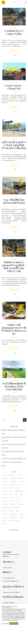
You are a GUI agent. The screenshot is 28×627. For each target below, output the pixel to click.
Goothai (5, 478)
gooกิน (11, 82)
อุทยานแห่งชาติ (16, 507)
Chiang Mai (11, 475)
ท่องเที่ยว (5, 497)
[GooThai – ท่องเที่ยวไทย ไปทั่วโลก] (3, 2)
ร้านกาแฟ (5, 504)
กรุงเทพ (10, 488)
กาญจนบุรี (5, 491)
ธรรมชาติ (12, 497)
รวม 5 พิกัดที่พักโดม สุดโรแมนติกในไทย (14, 201)
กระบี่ (4, 488)
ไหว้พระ (5, 523)
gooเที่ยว (16, 82)
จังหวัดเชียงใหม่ (19, 491)
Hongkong (13, 481)
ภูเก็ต (11, 501)
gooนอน (14, 27)
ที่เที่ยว (21, 494)
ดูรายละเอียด (5, 623)
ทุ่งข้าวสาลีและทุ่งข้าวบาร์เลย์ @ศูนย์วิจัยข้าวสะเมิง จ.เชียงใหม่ (14, 145)
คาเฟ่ (11, 491)
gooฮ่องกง (20, 478)
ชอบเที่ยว (5, 494)
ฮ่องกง (4, 510)
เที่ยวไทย (22, 517)
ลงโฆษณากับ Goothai (8, 602)
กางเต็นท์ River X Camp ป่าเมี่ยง (14, 32)
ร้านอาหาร (13, 504)
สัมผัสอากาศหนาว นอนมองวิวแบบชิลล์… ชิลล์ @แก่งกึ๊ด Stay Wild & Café (14, 266)
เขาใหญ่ (11, 510)
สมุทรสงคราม (6, 507)
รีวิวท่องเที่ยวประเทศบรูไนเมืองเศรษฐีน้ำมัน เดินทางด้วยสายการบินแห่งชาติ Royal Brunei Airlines (14, 462)
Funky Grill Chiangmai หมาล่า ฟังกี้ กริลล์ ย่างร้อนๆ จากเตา (14, 329)
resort (5, 484)
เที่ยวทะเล (5, 514)
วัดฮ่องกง (21, 504)
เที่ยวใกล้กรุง (13, 517)
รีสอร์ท (17, 501)
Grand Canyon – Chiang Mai (14, 87)
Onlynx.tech (6, 556)
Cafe (4, 475)
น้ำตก (18, 497)
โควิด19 (5, 520)
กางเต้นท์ (17, 488)
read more (14, 50)
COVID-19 (20, 475)
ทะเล (11, 494)
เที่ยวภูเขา (5, 517)
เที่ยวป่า (22, 514)
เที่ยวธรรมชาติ (14, 514)
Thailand (13, 484)
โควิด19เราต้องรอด (14, 520)
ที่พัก (16, 494)
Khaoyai (22, 481)
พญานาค (5, 501)
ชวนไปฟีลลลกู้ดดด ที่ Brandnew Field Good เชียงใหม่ (14, 386)
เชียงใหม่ (18, 510)
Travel (21, 484)
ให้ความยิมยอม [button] (13, 623)
